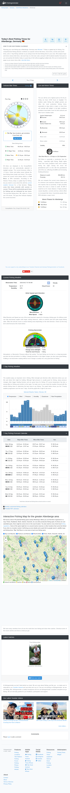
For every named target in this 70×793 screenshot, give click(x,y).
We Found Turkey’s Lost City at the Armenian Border (51, 720)
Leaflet (50, 580)
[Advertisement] (35, 22)
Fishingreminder (12, 3)
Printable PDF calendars (12, 508)
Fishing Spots (4, 7)
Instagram (40, 756)
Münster (40, 49)
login (9, 737)
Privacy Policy (7, 784)
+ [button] (5, 538)
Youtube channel (18, 687)
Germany (12, 7)
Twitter (39, 760)
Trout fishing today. (35, 642)
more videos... (63, 726)
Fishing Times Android (28, 756)
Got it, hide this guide (60, 73)
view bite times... (26, 60)
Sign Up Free (17, 138)
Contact (6, 777)
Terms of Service (8, 781)
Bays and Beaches (10, 533)
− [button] (5, 541)
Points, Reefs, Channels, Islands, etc (54, 533)
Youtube (39, 758)
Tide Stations (18, 756)
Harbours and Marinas (24, 533)
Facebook (40, 754)
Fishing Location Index (49, 765)
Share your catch (36, 678)
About (5, 779)
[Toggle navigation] (66, 3)
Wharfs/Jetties (37, 533)
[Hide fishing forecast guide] (66, 46)
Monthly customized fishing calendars (15, 506)
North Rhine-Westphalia (22, 7)
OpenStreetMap (57, 580)
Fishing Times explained (49, 754)
